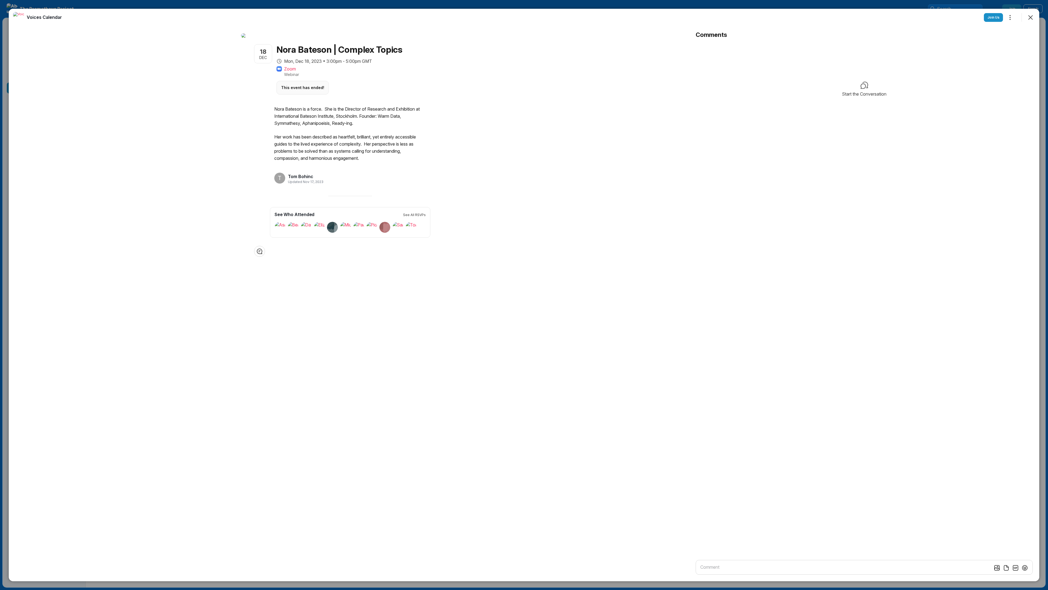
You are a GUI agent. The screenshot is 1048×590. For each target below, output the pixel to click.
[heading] (304, 176)
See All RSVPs (414, 215)
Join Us (993, 17)
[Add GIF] (1015, 568)
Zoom (290, 69)
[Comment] (259, 251)
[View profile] (18, 17)
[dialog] (524, 295)
